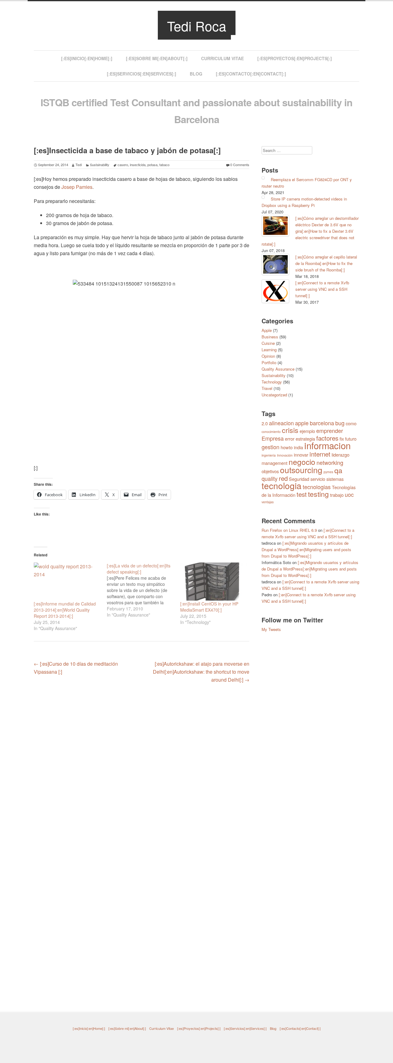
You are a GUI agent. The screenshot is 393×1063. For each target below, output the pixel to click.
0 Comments (239, 164)
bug (339, 423)
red (283, 478)
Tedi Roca (196, 25)
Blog (196, 74)
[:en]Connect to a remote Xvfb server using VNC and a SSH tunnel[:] (322, 289)
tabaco (164, 164)
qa (338, 470)
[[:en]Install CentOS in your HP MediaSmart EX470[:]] (213, 582)
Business (270, 337)
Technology (272, 382)
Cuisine (268, 343)
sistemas (335, 479)
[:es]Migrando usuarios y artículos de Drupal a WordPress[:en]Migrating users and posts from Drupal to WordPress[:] (306, 549)
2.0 (265, 423)
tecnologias (317, 487)
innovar (301, 454)
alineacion (281, 423)
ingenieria (269, 455)
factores (327, 437)
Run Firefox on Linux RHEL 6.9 (289, 530)
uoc (349, 494)
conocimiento (271, 431)
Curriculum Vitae (222, 58)
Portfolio (269, 362)
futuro (350, 438)
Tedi (79, 164)
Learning (269, 349)
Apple (267, 330)
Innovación (285, 455)
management (274, 463)
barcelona (322, 423)
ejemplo (307, 431)
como (351, 423)
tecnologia (282, 485)
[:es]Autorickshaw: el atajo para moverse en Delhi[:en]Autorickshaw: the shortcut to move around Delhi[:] (201, 671)
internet (319, 453)
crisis (290, 430)
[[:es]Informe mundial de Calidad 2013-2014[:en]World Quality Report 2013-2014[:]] (67, 582)
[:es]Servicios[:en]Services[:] (141, 74)
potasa (152, 164)
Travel (267, 388)
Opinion (268, 356)
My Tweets (271, 629)
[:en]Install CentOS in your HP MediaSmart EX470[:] (209, 607)
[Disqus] (141, 766)
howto (287, 447)
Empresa (273, 438)
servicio (317, 479)
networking (330, 462)
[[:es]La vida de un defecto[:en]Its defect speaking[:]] (143, 590)
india (298, 447)
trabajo (337, 495)
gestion (270, 447)
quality (270, 478)
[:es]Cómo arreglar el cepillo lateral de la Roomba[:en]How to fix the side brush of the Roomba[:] (326, 263)
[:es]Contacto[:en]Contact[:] (251, 74)
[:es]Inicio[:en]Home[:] (86, 58)
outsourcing (301, 469)
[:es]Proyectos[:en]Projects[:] (294, 58)
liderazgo (340, 454)
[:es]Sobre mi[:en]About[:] (157, 58)
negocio (302, 461)
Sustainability (99, 164)
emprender (329, 430)
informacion (327, 445)
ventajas (268, 502)
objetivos (270, 471)
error (289, 438)
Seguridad (299, 479)
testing (318, 494)
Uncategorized (274, 395)
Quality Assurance (278, 369)
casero (123, 164)
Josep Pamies (76, 186)
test (302, 494)
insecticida (138, 164)
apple (302, 423)
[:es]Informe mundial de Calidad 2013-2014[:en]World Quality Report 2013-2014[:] (65, 610)
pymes (328, 471)
